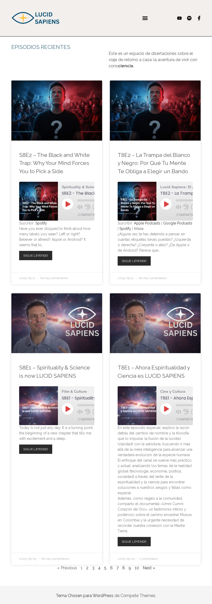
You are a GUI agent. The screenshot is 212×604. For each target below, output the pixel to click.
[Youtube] (179, 18)
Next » (149, 567)
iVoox (138, 229)
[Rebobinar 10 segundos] (87, 206)
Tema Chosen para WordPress (84, 595)
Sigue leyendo (37, 254)
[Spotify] (189, 18)
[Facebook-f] (199, 18)
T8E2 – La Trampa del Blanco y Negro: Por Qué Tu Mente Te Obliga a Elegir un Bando (154, 163)
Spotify (41, 223)
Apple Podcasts (147, 223)
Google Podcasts (177, 223)
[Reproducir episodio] (67, 204)
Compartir (87, 215)
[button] (145, 18)
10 (137, 567)
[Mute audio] (79, 207)
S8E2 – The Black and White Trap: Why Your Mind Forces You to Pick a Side (54, 163)
